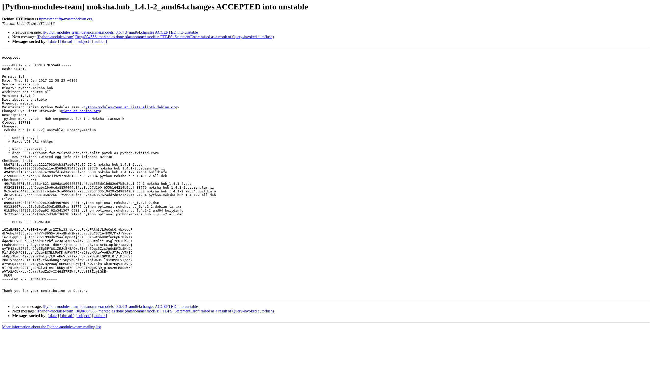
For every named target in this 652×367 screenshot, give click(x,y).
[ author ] (99, 41)
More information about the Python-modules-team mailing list (51, 327)
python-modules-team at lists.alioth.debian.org (130, 107)
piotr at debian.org (80, 111)
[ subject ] (83, 41)
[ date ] (53, 41)
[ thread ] (67, 41)
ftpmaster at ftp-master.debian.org (65, 19)
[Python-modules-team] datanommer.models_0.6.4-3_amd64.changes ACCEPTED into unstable (120, 32)
